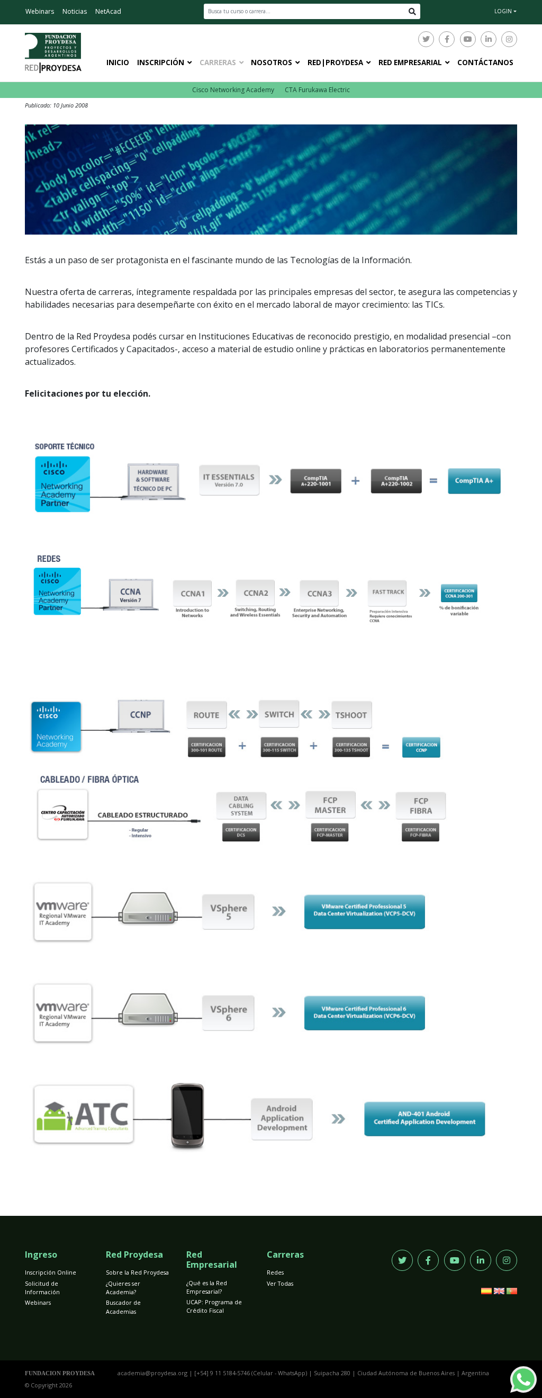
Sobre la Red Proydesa (137, 1272)
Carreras (218, 62)
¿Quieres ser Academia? (123, 1287)
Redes (275, 1272)
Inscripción (160, 62)
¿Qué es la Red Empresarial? (206, 1287)
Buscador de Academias (123, 1306)
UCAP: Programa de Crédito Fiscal (214, 1306)
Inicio (117, 62)
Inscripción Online (50, 1272)
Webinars (39, 11)
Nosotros (271, 62)
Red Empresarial (410, 62)
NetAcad (108, 11)
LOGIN (503, 11)
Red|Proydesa (335, 62)
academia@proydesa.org (152, 1373)
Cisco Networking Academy (233, 89)
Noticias (74, 11)
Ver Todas (280, 1283)
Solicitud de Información (42, 1287)
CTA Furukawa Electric (317, 89)
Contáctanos (485, 62)
